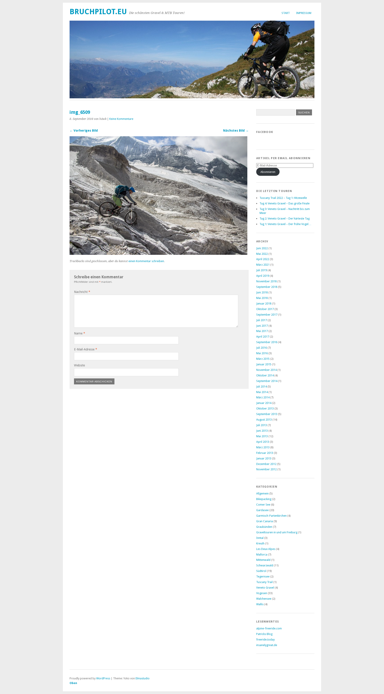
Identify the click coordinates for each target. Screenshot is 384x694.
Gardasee (262, 510)
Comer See (263, 504)
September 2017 (266, 314)
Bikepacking (263, 499)
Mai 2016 (262, 353)
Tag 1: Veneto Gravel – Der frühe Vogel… (285, 224)
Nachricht (82, 292)
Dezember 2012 (266, 464)
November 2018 (266, 281)
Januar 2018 (263, 303)
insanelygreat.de (266, 645)
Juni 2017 (262, 325)
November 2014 (266, 370)
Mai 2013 (262, 436)
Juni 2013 (262, 430)
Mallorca (261, 554)
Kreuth (260, 543)
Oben (73, 683)
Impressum (303, 13)
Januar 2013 (263, 458)
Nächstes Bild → (236, 130)
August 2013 (264, 419)
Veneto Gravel (265, 587)
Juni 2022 (262, 248)
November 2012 (266, 469)
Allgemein (262, 493)
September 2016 (266, 342)
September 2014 (266, 381)
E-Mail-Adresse (85, 349)
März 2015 (263, 358)
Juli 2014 (261, 386)
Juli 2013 (261, 425)
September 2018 (266, 287)
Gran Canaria (264, 521)
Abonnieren (267, 172)
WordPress (103, 678)
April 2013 (262, 441)
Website (79, 365)
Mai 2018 (262, 298)
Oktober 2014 (265, 375)
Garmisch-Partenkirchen (271, 515)
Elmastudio (143, 678)
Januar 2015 (263, 364)
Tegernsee (263, 576)
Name (79, 333)
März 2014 (263, 397)
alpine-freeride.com (269, 628)
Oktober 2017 (265, 309)
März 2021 (263, 264)
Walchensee (263, 598)
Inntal (260, 538)
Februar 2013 (264, 453)
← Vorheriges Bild (84, 130)
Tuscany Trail (264, 582)
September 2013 (266, 414)
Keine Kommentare (121, 119)
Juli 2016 (261, 347)
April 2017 (262, 336)
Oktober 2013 (265, 408)
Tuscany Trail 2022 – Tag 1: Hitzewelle (283, 198)
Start (286, 13)
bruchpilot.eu (98, 11)
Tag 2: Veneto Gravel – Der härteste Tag (285, 218)
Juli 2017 (261, 320)
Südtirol (261, 571)
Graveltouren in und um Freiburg (276, 532)
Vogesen (261, 593)
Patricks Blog (264, 634)
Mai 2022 (262, 253)
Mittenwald (263, 560)
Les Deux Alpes (265, 549)
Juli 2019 (261, 270)
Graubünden (264, 526)
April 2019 (262, 275)
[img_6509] (158, 253)
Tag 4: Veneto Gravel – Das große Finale (285, 203)
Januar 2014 (263, 403)
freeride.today (265, 639)
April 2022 (262, 259)
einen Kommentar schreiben (146, 261)
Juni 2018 (262, 292)
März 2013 (263, 447)
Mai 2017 (262, 331)
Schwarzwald (264, 565)
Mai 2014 (262, 392)
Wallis (260, 604)
